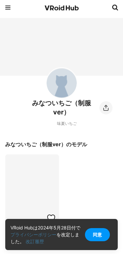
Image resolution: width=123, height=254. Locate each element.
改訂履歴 (35, 241)
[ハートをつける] (51, 218)
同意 (97, 234)
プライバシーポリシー (33, 234)
